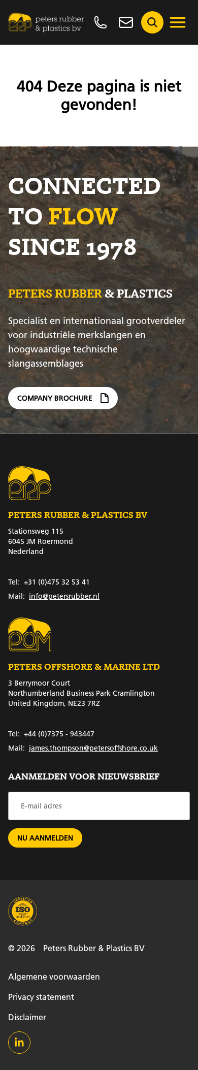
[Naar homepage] (46, 22)
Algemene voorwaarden (54, 976)
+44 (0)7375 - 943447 (51, 733)
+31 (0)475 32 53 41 (49, 582)
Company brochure (54, 398)
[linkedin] (19, 1042)
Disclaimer (27, 1017)
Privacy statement (41, 996)
